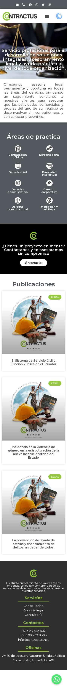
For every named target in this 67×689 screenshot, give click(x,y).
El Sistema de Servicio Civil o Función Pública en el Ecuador (33, 362)
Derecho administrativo (18, 191)
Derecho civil (18, 172)
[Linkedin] (50, 4)
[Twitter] (43, 4)
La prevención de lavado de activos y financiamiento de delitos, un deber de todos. (33, 543)
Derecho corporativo (49, 191)
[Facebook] (30, 4)
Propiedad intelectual (49, 173)
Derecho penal (49, 155)
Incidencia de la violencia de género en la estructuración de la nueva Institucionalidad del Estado (33, 452)
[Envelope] (17, 4)
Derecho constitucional (18, 208)
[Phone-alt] (24, 4)
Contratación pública (18, 156)
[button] (47, 16)
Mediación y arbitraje (49, 208)
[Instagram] (37, 4)
